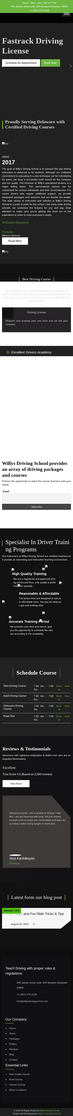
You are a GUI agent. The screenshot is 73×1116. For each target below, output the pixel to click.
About (12, 1033)
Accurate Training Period (29, 621)
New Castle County (19, 1074)
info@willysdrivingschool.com (32, 1001)
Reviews (13, 1049)
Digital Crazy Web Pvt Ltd (49, 1113)
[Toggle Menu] (66, 13)
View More (16, 783)
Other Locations (17, 1089)
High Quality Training (29, 574)
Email (6, 491)
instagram (62, 9)
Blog (11, 1054)
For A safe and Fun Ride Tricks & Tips (35, 914)
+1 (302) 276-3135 (39, 10)
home (12, 1028)
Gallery (13, 1044)
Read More (15, 241)
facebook (55, 9)
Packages (14, 1038)
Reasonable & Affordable (39, 593)
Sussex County (17, 1084)
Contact (13, 1059)
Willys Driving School (49, 1110)
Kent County (15, 1079)
